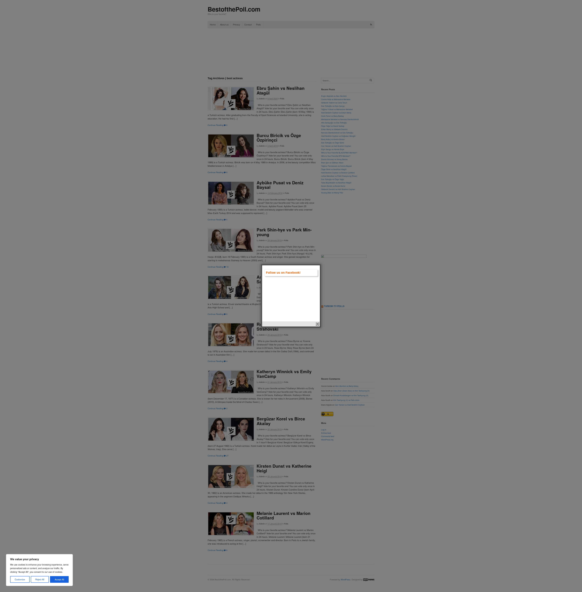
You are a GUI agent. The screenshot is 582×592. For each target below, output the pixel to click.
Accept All (59, 579)
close (317, 324)
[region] (39, 570)
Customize (20, 579)
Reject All (39, 579)
